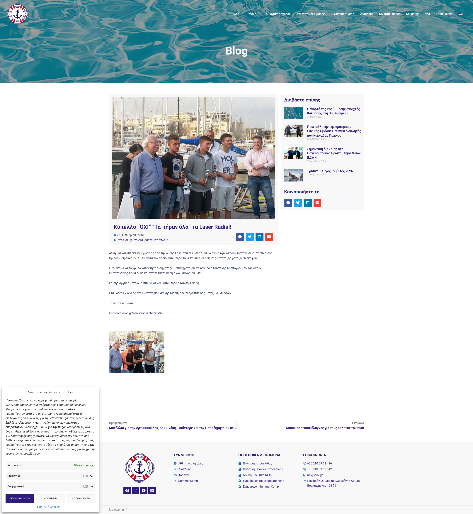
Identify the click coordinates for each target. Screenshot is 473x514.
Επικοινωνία (444, 14)
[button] (241, 14)
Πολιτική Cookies (48, 507)
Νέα (427, 14)
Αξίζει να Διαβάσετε (139, 240)
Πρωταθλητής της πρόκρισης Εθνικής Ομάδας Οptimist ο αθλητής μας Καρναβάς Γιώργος (334, 131)
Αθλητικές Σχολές (278, 14)
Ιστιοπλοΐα (161, 240)
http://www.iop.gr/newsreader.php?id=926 (136, 313)
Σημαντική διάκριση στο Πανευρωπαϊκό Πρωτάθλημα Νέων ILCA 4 (333, 153)
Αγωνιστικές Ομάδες (310, 14)
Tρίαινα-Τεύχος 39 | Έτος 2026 (330, 171)
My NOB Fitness (389, 14)
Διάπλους (366, 14)
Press (120, 240)
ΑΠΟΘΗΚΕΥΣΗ (81, 498)
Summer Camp (344, 14)
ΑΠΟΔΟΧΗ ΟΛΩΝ (19, 498)
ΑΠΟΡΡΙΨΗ (50, 498)
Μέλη (252, 14)
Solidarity (412, 14)
